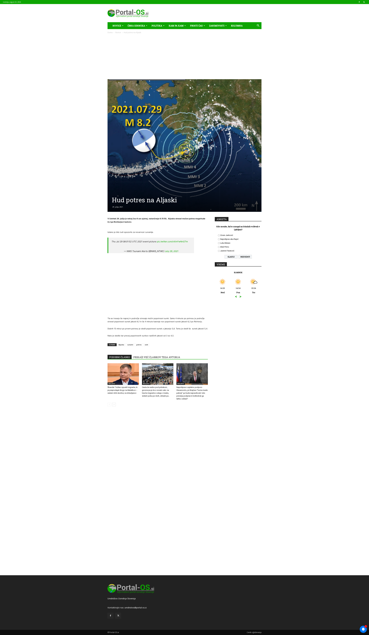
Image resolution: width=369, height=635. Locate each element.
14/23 (218, 290)
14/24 (234, 290)
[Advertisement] (184, 55)
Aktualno (111, 384)
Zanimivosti (216, 25)
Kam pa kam (176, 25)
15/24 (249, 290)
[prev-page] (109, 404)
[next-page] (114, 404)
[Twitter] (364, 2)
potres (139, 345)
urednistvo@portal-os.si (136, 607)
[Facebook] (359, 2)
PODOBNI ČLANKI (119, 357)
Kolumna (237, 25)
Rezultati (245, 257)
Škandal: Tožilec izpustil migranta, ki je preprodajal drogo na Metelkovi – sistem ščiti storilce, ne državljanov (123, 390)
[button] (258, 25)
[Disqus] (158, 452)
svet (146, 345)
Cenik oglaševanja (254, 632)
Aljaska (121, 345)
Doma (110, 32)
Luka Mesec (225, 243)
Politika (156, 25)
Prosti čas (196, 25)
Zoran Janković (226, 235)
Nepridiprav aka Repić (229, 239)
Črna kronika (136, 25)
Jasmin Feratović (227, 251)
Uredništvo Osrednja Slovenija (122, 598)
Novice (117, 25)
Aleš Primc (224, 247)
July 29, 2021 (171, 251)
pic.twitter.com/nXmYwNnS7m (172, 241)
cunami (130, 345)
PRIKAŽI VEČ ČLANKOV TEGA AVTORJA (156, 357)
